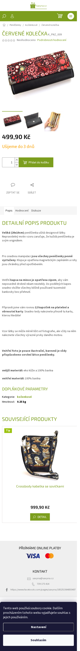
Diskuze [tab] (36, 211)
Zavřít (23, 177)
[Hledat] (4, 16)
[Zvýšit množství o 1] (17, 160)
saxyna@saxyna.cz (43, 578)
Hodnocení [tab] (22, 211)
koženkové (24, 397)
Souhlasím (38, 640)
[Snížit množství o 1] (17, 164)
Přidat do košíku (39, 162)
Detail (42, 517)
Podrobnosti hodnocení (51, 40)
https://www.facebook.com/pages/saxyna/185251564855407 (43, 589)
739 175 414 (43, 584)
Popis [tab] (9, 211)
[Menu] (71, 16)
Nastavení (38, 627)
